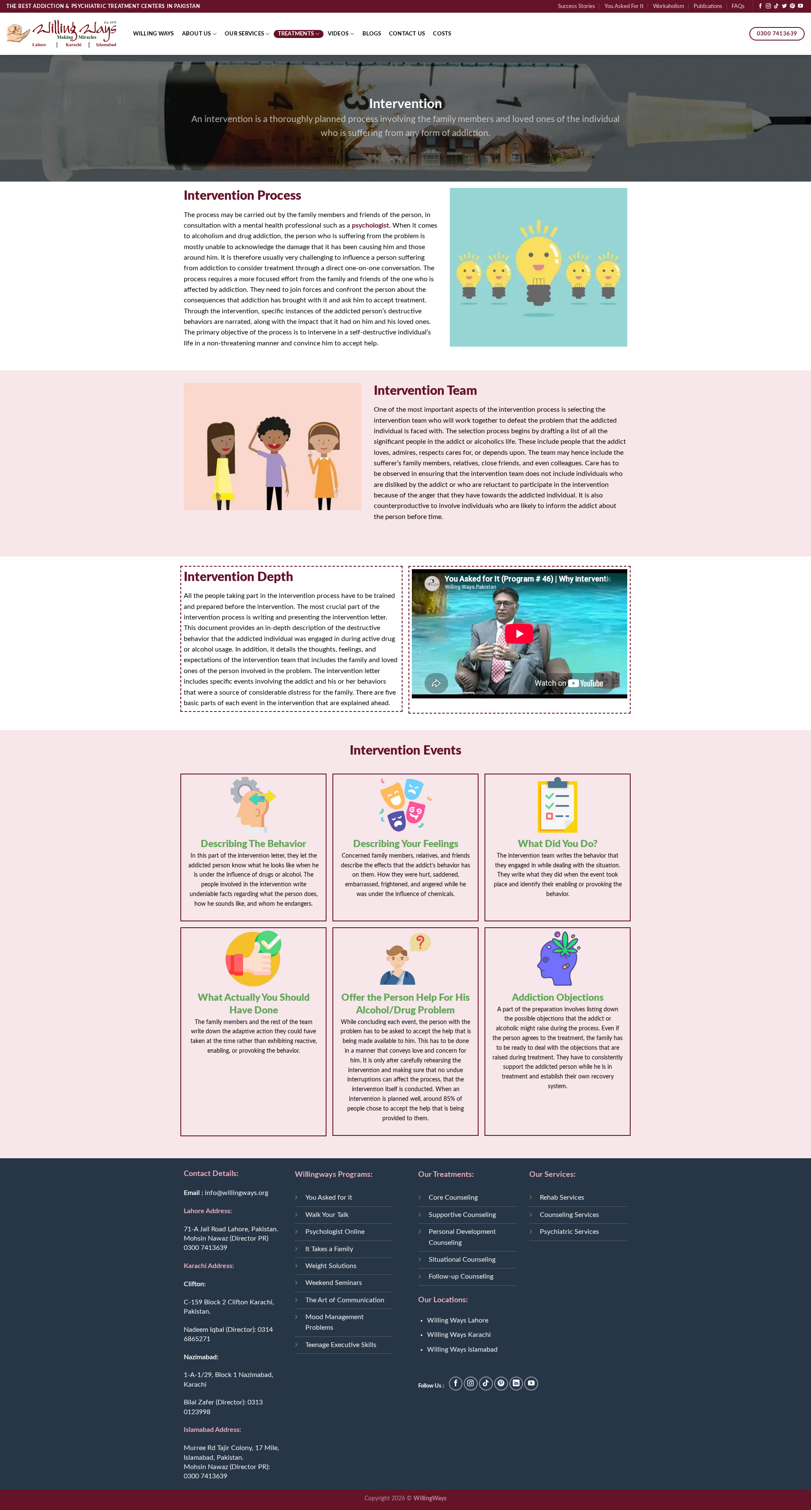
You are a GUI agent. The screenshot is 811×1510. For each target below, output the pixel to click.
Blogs (371, 33)
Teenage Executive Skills (340, 1345)
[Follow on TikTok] (776, 6)
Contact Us (407, 33)
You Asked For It (624, 6)
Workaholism (668, 6)
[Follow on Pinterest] (792, 6)
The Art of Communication (344, 1300)
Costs (442, 33)
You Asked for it (328, 1197)
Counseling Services (569, 1214)
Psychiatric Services (569, 1231)
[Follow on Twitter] (784, 6)
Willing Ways (153, 33)
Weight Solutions (331, 1266)
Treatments (296, 33)
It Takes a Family (329, 1249)
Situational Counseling (462, 1259)
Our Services (244, 33)
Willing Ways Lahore (457, 1320)
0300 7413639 (205, 1247)
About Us (196, 33)
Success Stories (576, 6)
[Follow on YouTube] (800, 6)
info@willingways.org (236, 1193)
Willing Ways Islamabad (462, 1349)
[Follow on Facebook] (760, 6)
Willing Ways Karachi (459, 1334)
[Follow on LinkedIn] (516, 1384)
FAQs (738, 6)
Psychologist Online (335, 1231)
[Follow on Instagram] (768, 6)
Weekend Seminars (333, 1282)
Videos (338, 33)
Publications (708, 6)
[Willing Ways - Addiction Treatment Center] (61, 33)
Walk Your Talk (326, 1214)
